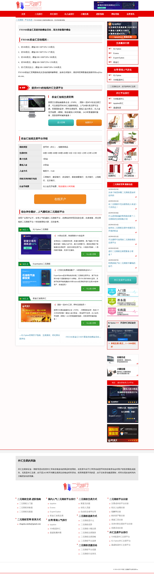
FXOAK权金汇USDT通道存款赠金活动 (83, 337)
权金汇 (116, 62)
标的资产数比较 (118, 516)
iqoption (53, 503)
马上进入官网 (91, 254)
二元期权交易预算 (88, 533)
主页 (23, 14)
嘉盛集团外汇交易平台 (121, 545)
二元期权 (19, 20)
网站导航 (115, 14)
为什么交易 (113, 125)
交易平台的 (112, 158)
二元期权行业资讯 (88, 554)
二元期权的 (112, 142)
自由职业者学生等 (88, 512)
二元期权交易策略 (88, 537)
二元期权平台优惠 (88, 550)
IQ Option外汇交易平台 (121, 541)
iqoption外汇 (118, 103)
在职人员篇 (85, 508)
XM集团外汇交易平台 (120, 537)
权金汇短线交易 (56, 516)
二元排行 (38, 14)
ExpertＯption (118, 58)
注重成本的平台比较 (120, 503)
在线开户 (60, 199)
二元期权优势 (86, 524)
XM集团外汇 (118, 80)
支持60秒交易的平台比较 (121, 524)
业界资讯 (130, 14)
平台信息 (28, 20)
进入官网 (61, 122)
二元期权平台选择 (88, 541)
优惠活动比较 (117, 528)
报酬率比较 (116, 512)
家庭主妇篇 (85, 503)
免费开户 (89, 122)
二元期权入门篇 (26, 503)
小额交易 (84, 14)
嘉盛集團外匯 (55, 533)
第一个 (129, 142)
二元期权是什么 (87, 520)
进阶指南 (100, 14)
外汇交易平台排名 (122, 280)
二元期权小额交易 (88, 529)
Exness (116, 53)
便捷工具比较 (117, 520)
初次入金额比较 (118, 508)
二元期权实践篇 (26, 512)
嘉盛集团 (117, 108)
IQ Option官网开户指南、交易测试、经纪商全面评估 (39, 337)
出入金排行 (69, 14)
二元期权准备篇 (26, 508)
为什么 (112, 174)
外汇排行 (54, 14)
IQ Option (117, 49)
